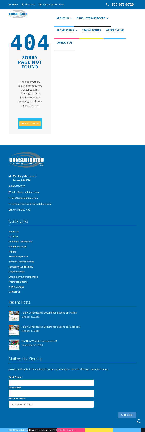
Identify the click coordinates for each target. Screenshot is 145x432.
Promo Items (65, 30)
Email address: (17, 398)
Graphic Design (17, 271)
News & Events (91, 30)
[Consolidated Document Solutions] (18, 13)
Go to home (31, 123)
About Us (62, 18)
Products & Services (91, 18)
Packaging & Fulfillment (21, 266)
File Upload (29, 4)
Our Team (13, 236)
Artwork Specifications (52, 4)
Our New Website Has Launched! (39, 341)
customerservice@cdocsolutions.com (31, 203)
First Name (15, 377)
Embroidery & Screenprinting (23, 277)
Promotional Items (18, 281)
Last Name (15, 387)
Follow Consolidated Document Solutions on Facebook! (51, 326)
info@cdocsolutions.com (25, 197)
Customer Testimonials (20, 241)
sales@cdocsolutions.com (25, 192)
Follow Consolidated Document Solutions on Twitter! (49, 312)
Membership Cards (18, 256)
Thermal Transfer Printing (21, 261)
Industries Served (18, 246)
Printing (12, 251)
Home (14, 4)
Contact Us (64, 42)
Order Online (115, 30)
